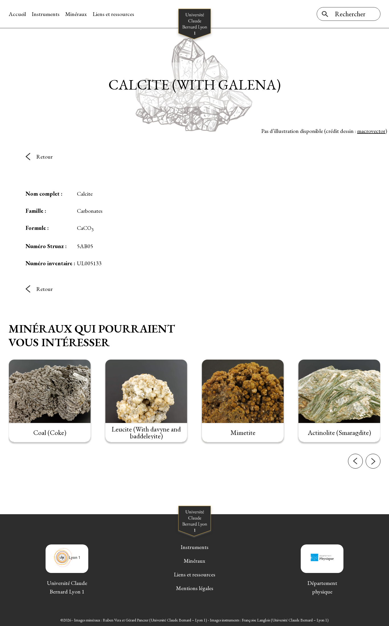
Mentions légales (194, 588)
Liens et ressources (113, 14)
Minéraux (76, 14)
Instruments (46, 14)
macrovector (371, 131)
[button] (355, 461)
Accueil (17, 14)
